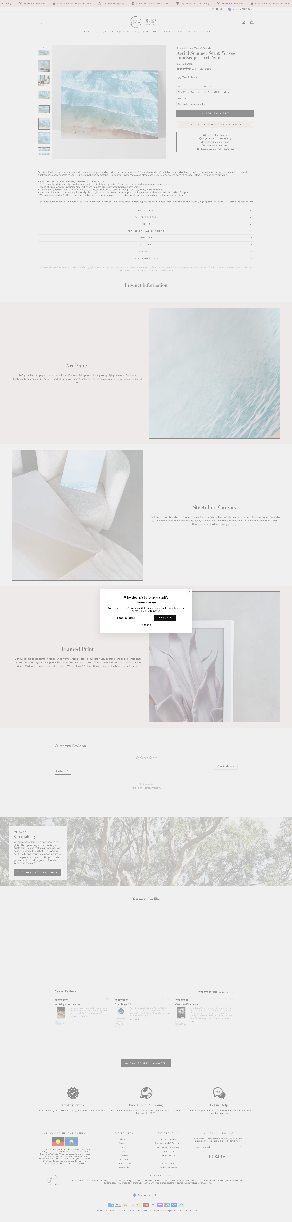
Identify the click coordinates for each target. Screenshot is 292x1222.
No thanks (146, 624)
